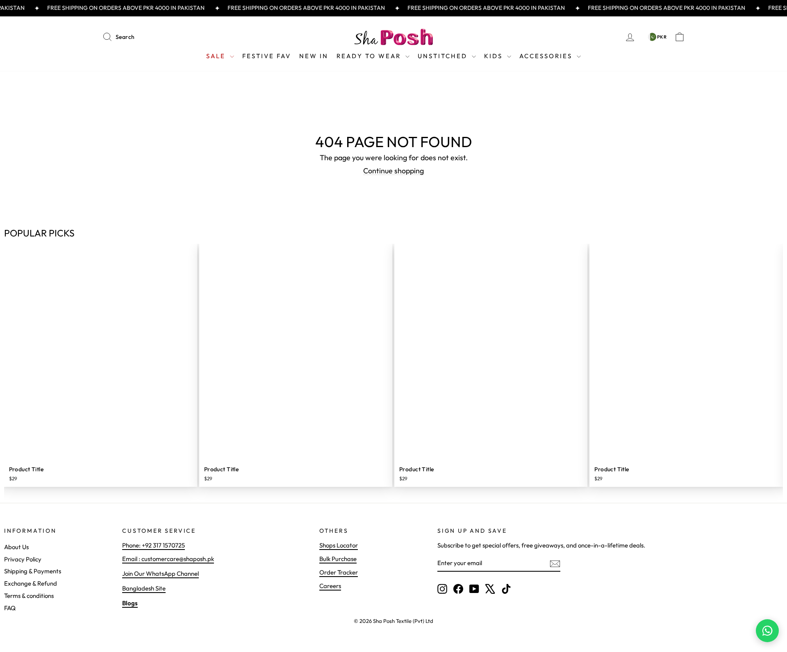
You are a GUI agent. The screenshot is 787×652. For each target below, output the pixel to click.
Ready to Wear (370, 56)
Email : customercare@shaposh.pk (168, 559)
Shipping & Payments (32, 571)
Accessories (547, 56)
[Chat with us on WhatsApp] (767, 630)
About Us (16, 547)
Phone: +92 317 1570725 (153, 545)
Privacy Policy (22, 559)
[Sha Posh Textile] (393, 37)
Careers (330, 586)
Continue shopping (393, 170)
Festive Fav (266, 56)
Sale (217, 56)
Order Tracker (338, 572)
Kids (494, 56)
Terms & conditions (29, 596)
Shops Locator (338, 545)
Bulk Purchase (338, 559)
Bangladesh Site (144, 588)
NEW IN (313, 56)
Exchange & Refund (30, 583)
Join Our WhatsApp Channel (160, 573)
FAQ (10, 608)
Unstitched (444, 56)
